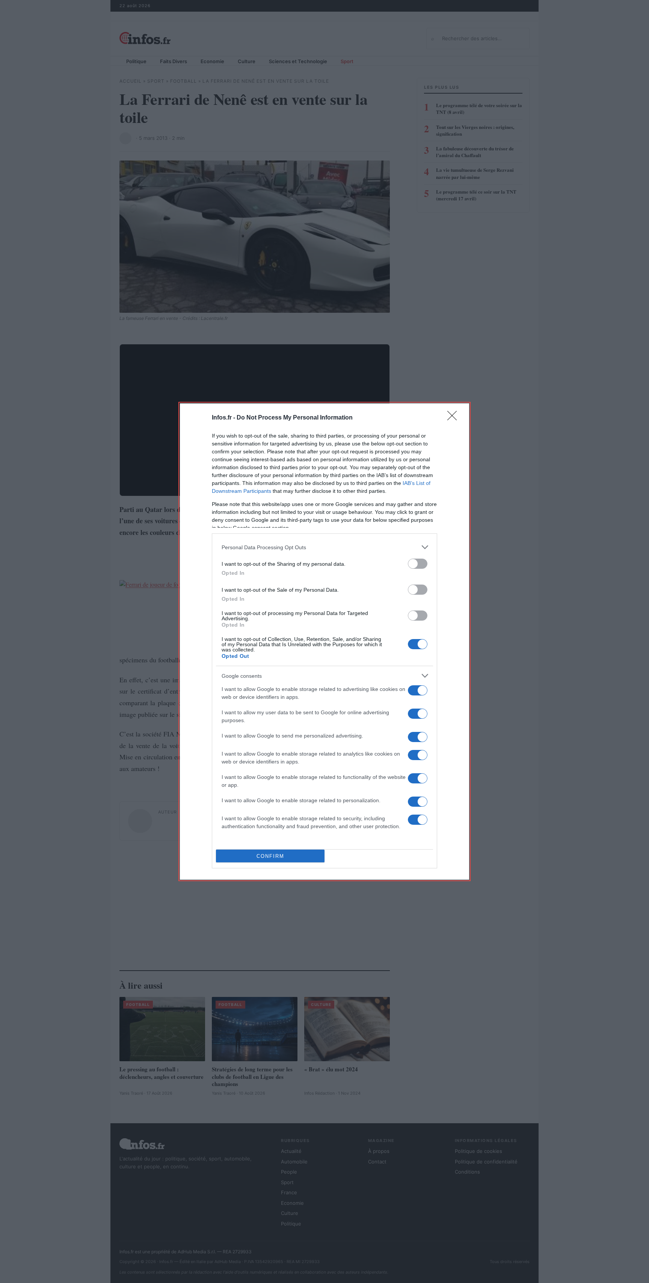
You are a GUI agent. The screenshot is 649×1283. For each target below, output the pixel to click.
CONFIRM (270, 856)
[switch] (417, 564)
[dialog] (324, 641)
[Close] (454, 418)
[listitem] (324, 547)
